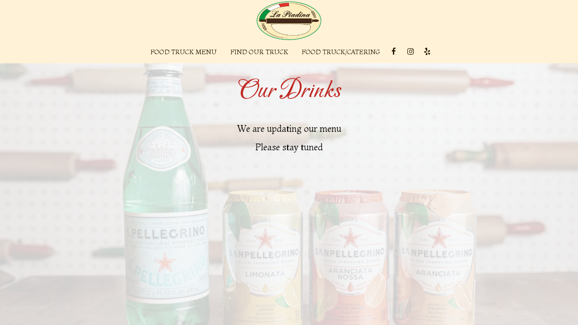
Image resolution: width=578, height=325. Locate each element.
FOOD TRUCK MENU (183, 52)
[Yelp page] (427, 51)
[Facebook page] (394, 51)
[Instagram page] (410, 51)
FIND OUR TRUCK (259, 52)
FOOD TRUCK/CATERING (341, 52)
